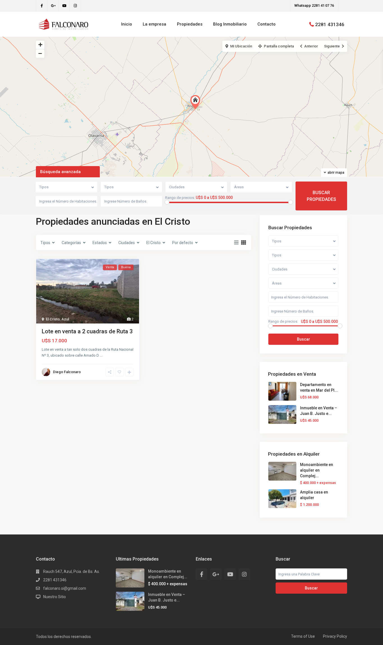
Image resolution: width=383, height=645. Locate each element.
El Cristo (53, 319)
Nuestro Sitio (54, 596)
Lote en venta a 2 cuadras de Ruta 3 (87, 331)
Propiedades (189, 24)
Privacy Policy (335, 636)
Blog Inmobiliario (230, 24)
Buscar (303, 339)
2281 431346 (329, 24)
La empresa (154, 24)
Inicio (126, 24)
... (101, 355)
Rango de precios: (180, 198)
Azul (65, 319)
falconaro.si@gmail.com (64, 588)
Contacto (266, 24)
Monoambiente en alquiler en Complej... (316, 470)
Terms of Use (303, 636)
